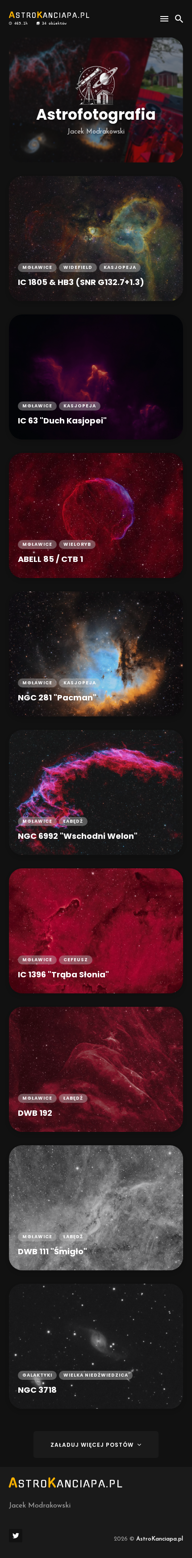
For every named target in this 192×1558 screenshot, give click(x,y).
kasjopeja (120, 267)
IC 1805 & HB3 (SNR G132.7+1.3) (81, 282)
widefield (77, 267)
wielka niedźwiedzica (95, 1375)
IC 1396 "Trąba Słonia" (63, 974)
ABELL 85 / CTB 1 (50, 559)
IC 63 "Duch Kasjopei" (62, 420)
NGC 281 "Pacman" (57, 697)
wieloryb (77, 544)
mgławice (37, 267)
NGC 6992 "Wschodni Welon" (78, 836)
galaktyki (37, 1375)
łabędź (73, 821)
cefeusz (75, 959)
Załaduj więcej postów (92, 1445)
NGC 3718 (37, 1389)
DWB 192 (35, 1112)
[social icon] (15, 1535)
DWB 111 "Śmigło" (52, 1251)
